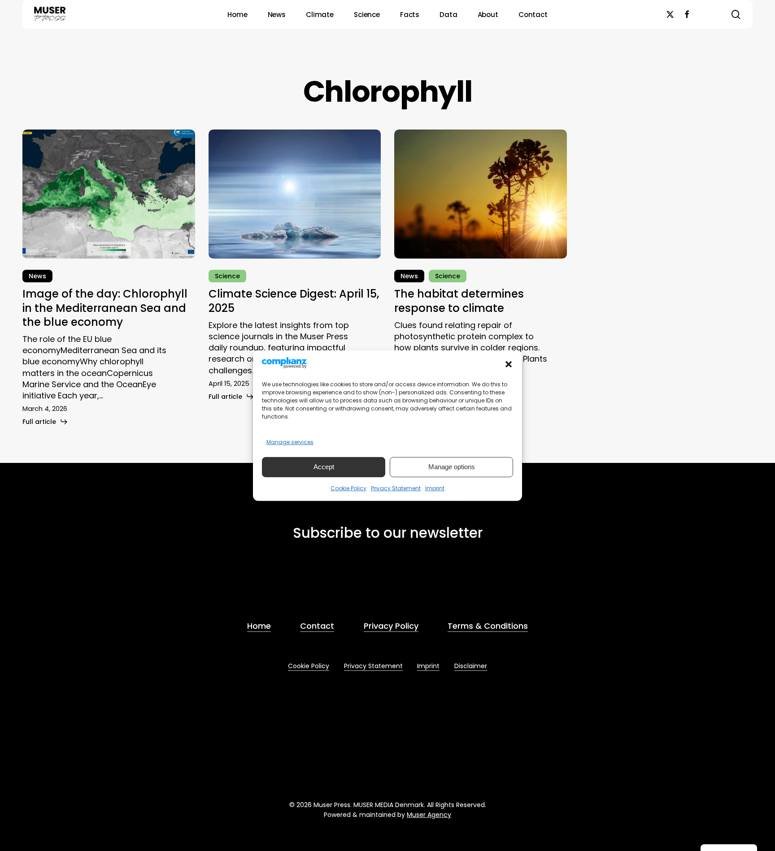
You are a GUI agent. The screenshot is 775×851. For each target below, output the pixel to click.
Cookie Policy (348, 488)
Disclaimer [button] (470, 665)
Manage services (289, 442)
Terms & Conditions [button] (488, 625)
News (37, 276)
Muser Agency (429, 814)
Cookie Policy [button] (308, 665)
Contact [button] (317, 625)
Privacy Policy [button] (391, 625)
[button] (508, 364)
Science (227, 276)
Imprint (434, 488)
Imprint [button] (428, 665)
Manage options (451, 467)
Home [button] (259, 625)
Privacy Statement (396, 488)
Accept (323, 467)
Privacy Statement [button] (373, 665)
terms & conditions (354, 583)
